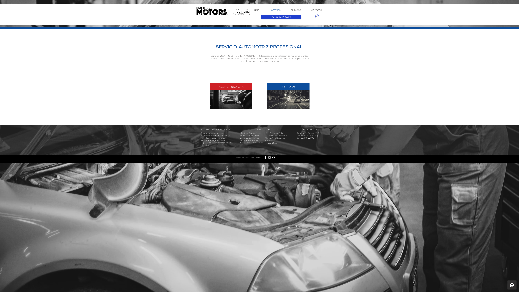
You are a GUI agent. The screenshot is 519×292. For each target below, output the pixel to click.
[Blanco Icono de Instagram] (269, 157)
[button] (317, 16)
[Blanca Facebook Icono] (265, 157)
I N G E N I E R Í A (242, 12)
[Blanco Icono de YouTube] (273, 157)
